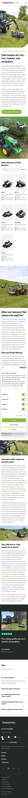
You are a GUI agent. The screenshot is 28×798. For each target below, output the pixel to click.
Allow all (14, 420)
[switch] (24, 399)
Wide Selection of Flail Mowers (11, 112)
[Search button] (17, 2)
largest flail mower (15, 576)
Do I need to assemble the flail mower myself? (10, 695)
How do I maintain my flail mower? (12, 709)
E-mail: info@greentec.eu (8, 788)
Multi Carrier (7, 336)
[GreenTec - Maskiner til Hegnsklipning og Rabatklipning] (7, 3)
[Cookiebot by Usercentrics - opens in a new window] (19, 368)
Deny (14, 429)
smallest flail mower (6, 574)
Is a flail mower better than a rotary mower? (12, 703)
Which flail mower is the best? (10, 689)
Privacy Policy (4, 794)
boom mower (4, 91)
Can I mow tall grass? (7, 677)
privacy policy (13, 742)
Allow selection (14, 424)
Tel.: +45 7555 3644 (6, 786)
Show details (19, 415)
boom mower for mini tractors (18, 491)
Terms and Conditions (6, 792)
